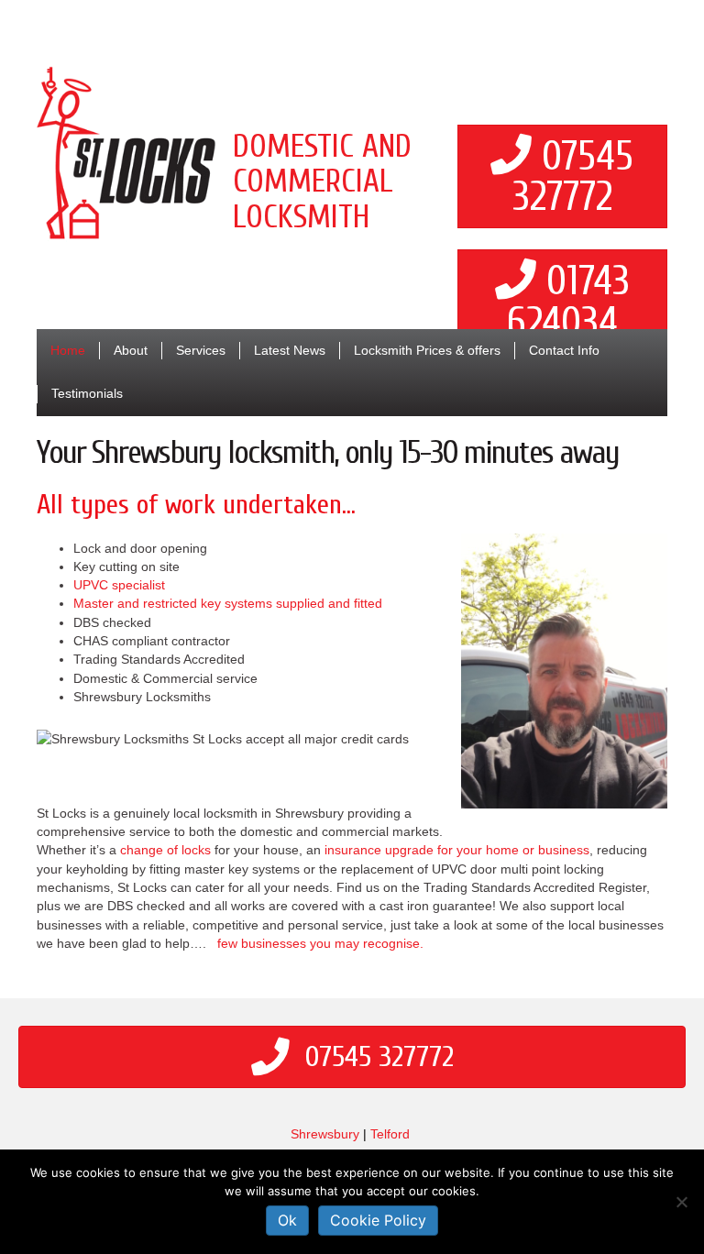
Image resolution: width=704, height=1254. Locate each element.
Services (201, 350)
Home (67, 350)
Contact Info (564, 350)
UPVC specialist (119, 585)
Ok (287, 1220)
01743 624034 (568, 302)
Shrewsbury (325, 1134)
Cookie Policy (378, 1220)
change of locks (165, 849)
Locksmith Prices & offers (427, 350)
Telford (390, 1134)
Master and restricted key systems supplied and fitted (227, 603)
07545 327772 (573, 177)
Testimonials (87, 393)
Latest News (289, 350)
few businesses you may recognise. (320, 943)
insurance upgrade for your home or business (456, 849)
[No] (681, 1202)
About (131, 350)
